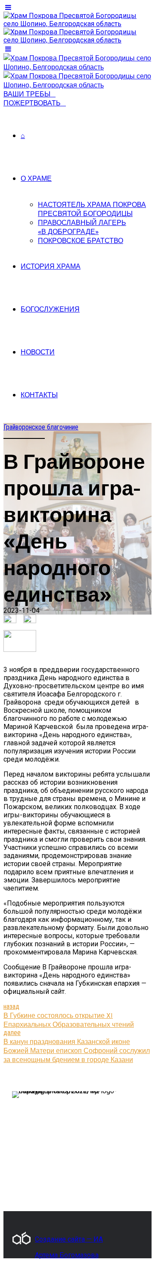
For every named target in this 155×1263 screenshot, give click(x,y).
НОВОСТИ (38, 351)
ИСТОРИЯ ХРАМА (51, 265)
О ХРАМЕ (36, 178)
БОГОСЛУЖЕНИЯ (50, 308)
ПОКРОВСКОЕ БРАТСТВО (80, 240)
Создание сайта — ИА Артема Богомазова (69, 1240)
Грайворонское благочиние (40, 427)
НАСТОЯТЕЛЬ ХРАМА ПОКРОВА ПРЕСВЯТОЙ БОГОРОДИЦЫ (92, 209)
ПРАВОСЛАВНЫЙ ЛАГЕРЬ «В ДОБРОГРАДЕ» (82, 227)
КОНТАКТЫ (39, 394)
